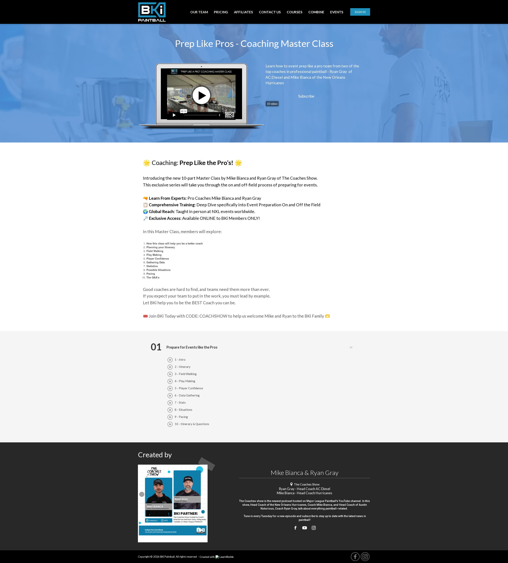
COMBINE (316, 12)
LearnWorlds (226, 556)
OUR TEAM (199, 12)
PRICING (221, 12)
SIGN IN (360, 12)
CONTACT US (270, 12)
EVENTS (336, 12)
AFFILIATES (243, 12)
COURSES (294, 12)
